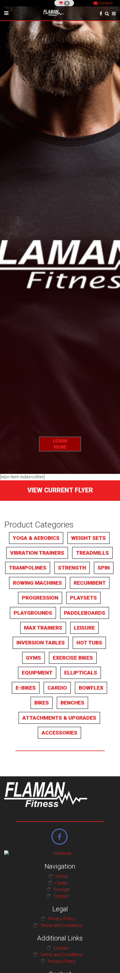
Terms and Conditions (61, 925)
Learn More (60, 443)
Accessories (59, 732)
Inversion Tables (40, 642)
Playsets (83, 598)
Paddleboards (84, 613)
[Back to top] (107, 960)
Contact (104, 3)
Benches (72, 702)
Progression (40, 598)
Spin (104, 567)
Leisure (84, 628)
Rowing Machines (37, 583)
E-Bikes (26, 688)
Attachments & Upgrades (59, 718)
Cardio (57, 688)
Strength (72, 567)
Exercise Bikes (73, 658)
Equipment (37, 672)
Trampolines (27, 567)
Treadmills (92, 553)
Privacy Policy (61, 918)
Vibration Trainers (37, 553)
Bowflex (91, 688)
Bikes (41, 702)
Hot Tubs (89, 642)
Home (62, 876)
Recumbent (90, 583)
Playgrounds (33, 613)
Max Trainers (43, 628)
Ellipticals (80, 672)
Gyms (33, 658)
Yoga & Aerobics (36, 538)
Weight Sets (88, 538)
